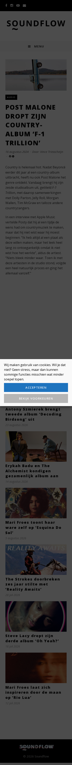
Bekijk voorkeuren (36, 398)
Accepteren (36, 387)
